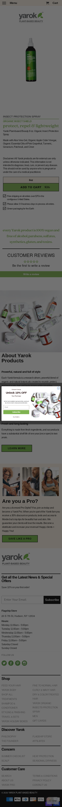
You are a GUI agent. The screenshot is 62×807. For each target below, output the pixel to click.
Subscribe (16, 412)
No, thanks (16, 417)
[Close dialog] (58, 388)
